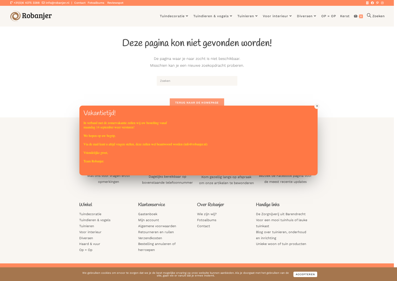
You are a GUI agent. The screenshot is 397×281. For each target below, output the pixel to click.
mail (96, 144)
